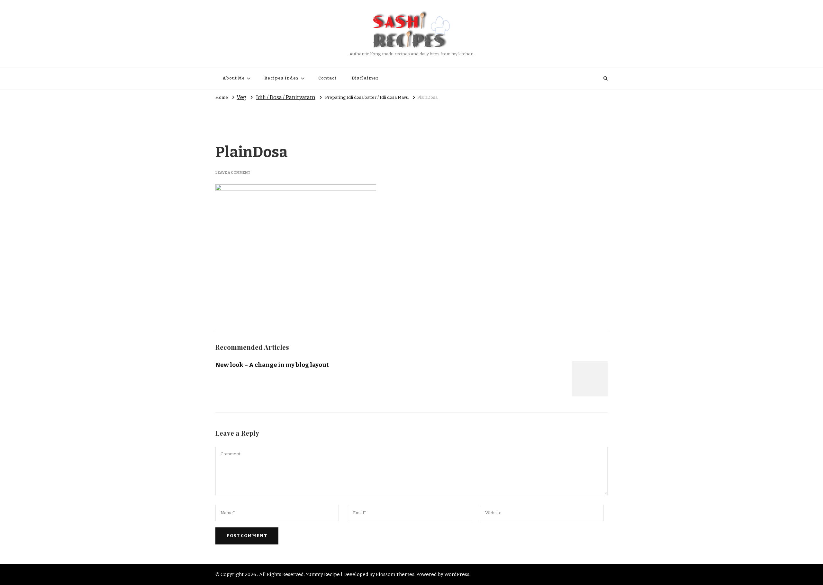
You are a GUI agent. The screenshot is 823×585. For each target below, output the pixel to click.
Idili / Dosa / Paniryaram (285, 97)
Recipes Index (281, 78)
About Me (233, 78)
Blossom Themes (395, 574)
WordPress (456, 574)
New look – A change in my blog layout (272, 364)
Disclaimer (365, 78)
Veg (241, 97)
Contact (327, 78)
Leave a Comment (232, 172)
